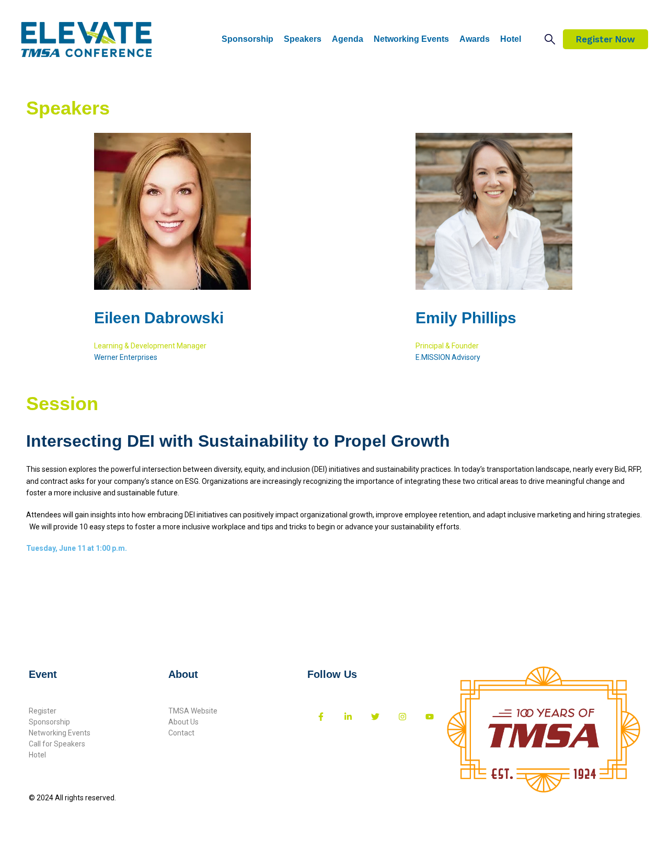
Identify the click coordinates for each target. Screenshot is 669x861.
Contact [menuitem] (181, 733)
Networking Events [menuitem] (59, 733)
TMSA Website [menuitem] (192, 711)
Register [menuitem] (42, 711)
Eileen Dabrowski (159, 317)
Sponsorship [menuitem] (49, 722)
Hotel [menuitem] (37, 755)
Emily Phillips (466, 317)
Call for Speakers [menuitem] (57, 744)
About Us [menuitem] (183, 722)
